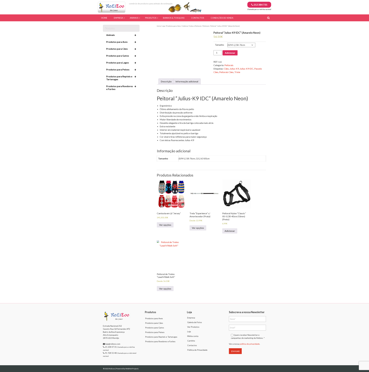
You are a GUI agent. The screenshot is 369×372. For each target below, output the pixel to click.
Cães (226, 68)
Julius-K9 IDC (246, 68)
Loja (163, 26)
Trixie (237, 72)
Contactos (197, 18)
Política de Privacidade (197, 350)
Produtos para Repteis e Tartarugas (121, 78)
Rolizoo (112, 369)
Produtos (150, 18)
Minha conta (192, 336)
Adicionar (230, 52)
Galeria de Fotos (194, 322)
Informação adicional (187, 81)
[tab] (166, 81)
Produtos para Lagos (121, 62)
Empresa (118, 18)
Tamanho (219, 44)
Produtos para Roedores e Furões (121, 87)
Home (104, 18)
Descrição (166, 81)
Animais (134, 18)
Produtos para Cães (173, 26)
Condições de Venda (222, 18)
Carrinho (191, 340)
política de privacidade (250, 344)
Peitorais (206, 26)
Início (159, 26)
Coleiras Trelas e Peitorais (192, 26)
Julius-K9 (234, 68)
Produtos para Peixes (121, 69)
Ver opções (165, 224)
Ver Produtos (193, 327)
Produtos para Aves (121, 42)
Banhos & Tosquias (173, 18)
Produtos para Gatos (121, 56)
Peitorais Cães (226, 72)
